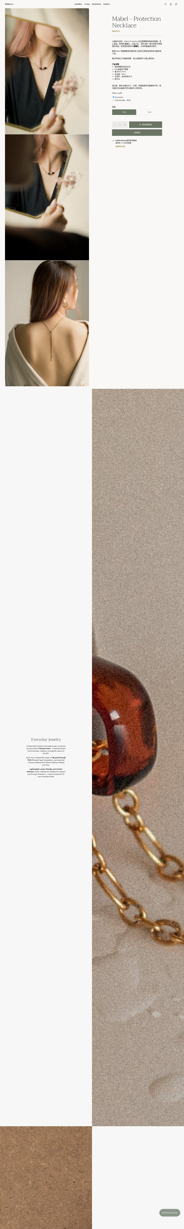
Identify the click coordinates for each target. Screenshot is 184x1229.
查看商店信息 (120, 146)
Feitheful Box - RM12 (123, 100)
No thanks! (119, 97)
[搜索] (165, 4)
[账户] (170, 4)
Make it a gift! (117, 93)
